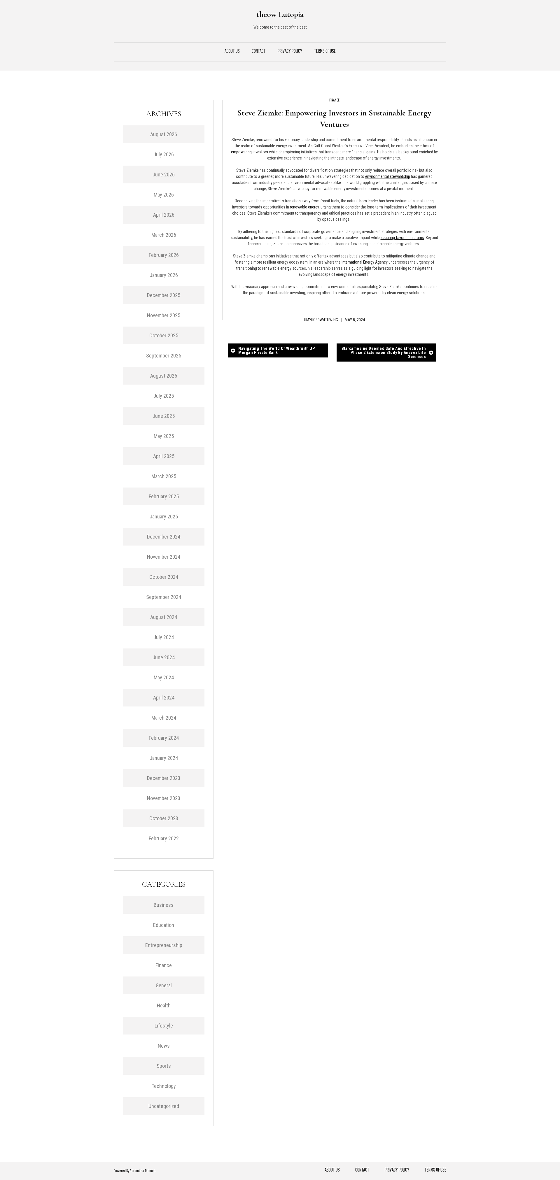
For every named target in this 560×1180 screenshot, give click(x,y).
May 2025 (164, 436)
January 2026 (164, 275)
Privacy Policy (290, 51)
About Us (232, 51)
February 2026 (164, 255)
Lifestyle (164, 1026)
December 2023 (163, 778)
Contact (259, 51)
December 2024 (163, 537)
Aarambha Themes (142, 1170)
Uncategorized (163, 1106)
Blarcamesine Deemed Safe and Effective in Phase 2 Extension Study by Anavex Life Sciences (384, 352)
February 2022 (164, 838)
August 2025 (163, 376)
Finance (334, 100)
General (164, 985)
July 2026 (163, 154)
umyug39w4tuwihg (321, 320)
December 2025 (163, 295)
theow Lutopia (280, 14)
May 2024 (164, 677)
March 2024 (163, 718)
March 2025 (163, 476)
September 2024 (163, 597)
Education (163, 925)
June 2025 (164, 416)
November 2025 (163, 315)
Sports (164, 1066)
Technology (164, 1086)
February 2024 (164, 738)
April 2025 (163, 456)
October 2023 (163, 818)
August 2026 (163, 134)
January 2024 (164, 758)
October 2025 (163, 335)
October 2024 (163, 577)
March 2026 (163, 235)
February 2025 (164, 496)
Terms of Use (325, 51)
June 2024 (164, 657)
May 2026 (164, 195)
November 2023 (163, 798)
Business (164, 905)
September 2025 (163, 356)
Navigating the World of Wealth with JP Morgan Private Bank (276, 350)
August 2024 (163, 617)
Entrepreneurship (163, 945)
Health (164, 1005)
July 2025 (163, 396)
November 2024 (163, 557)
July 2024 (163, 637)
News (164, 1046)
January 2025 (164, 516)
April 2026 (163, 215)
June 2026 (164, 174)
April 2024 (163, 698)
